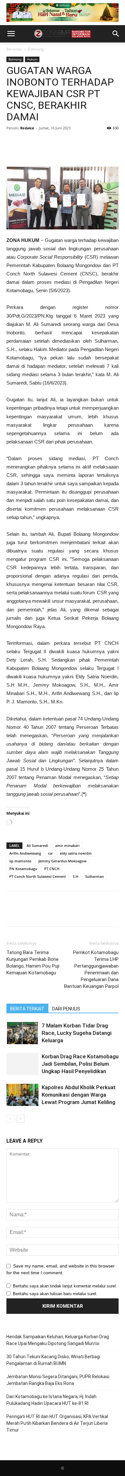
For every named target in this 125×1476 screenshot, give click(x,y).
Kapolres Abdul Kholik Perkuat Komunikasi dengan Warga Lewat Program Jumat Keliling (79, 1094)
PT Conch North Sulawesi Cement (37, 876)
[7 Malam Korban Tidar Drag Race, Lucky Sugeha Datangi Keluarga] (22, 1033)
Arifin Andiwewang (25, 853)
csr (50, 853)
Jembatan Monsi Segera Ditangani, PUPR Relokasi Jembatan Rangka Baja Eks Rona (57, 1380)
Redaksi (27, 127)
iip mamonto (20, 861)
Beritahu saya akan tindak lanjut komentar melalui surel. (65, 1286)
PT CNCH (51, 868)
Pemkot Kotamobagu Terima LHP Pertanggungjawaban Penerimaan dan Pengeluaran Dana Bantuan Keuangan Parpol (91, 969)
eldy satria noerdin (76, 853)
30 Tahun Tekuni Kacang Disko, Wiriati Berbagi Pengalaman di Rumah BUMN (53, 1360)
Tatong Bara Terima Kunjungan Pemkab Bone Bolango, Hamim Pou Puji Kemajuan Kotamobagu (32, 963)
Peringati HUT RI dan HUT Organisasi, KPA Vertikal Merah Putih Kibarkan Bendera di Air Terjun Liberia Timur (57, 1423)
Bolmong (36, 49)
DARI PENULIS (66, 1008)
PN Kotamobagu (23, 868)
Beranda (14, 49)
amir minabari (67, 845)
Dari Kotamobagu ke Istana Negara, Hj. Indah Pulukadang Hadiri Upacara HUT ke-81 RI (51, 1400)
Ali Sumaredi (37, 845)
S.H (75, 876)
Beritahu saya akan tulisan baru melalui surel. (55, 1293)
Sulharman (94, 876)
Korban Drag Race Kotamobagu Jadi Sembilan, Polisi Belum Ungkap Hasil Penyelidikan (80, 1063)
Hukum (32, 59)
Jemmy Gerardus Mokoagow (62, 861)
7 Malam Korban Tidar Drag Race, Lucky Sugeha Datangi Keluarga (77, 1033)
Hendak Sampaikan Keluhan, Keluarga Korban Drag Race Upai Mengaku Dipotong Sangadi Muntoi (57, 1340)
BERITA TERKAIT (27, 1008)
